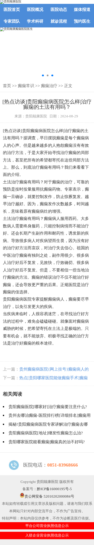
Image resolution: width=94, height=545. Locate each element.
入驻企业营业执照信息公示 (47, 535)
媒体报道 (82, 9)
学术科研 (35, 21)
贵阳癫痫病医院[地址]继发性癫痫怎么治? (45, 433)
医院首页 (12, 9)
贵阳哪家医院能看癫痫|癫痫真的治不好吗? (46, 442)
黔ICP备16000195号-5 (54, 489)
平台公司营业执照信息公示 (47, 526)
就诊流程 (59, 21)
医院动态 (59, 9)
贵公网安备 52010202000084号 (49, 496)
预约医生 (82, 21)
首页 (7, 85)
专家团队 (12, 21)
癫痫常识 (26, 85)
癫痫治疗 (49, 85)
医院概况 (35, 9)
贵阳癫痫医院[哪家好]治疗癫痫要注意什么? (47, 406)
